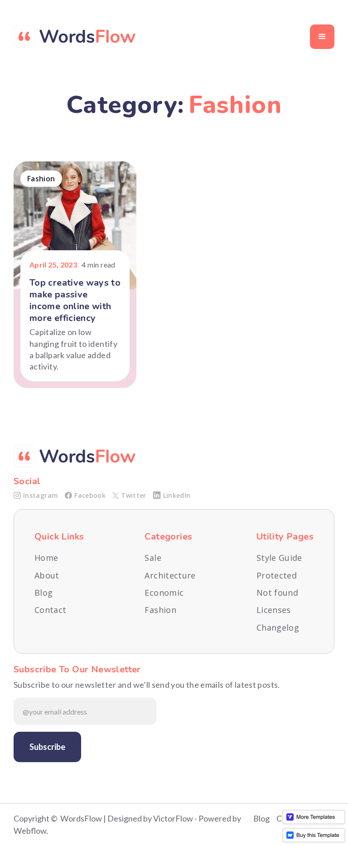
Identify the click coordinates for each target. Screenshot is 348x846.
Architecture (170, 575)
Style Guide (279, 558)
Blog (43, 593)
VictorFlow (173, 818)
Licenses (273, 610)
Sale (153, 558)
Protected (276, 575)
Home (46, 558)
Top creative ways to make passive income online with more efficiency (75, 300)
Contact (50, 610)
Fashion (160, 610)
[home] (75, 36)
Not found (277, 593)
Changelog (277, 627)
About (46, 575)
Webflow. (31, 831)
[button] (322, 36)
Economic (164, 593)
